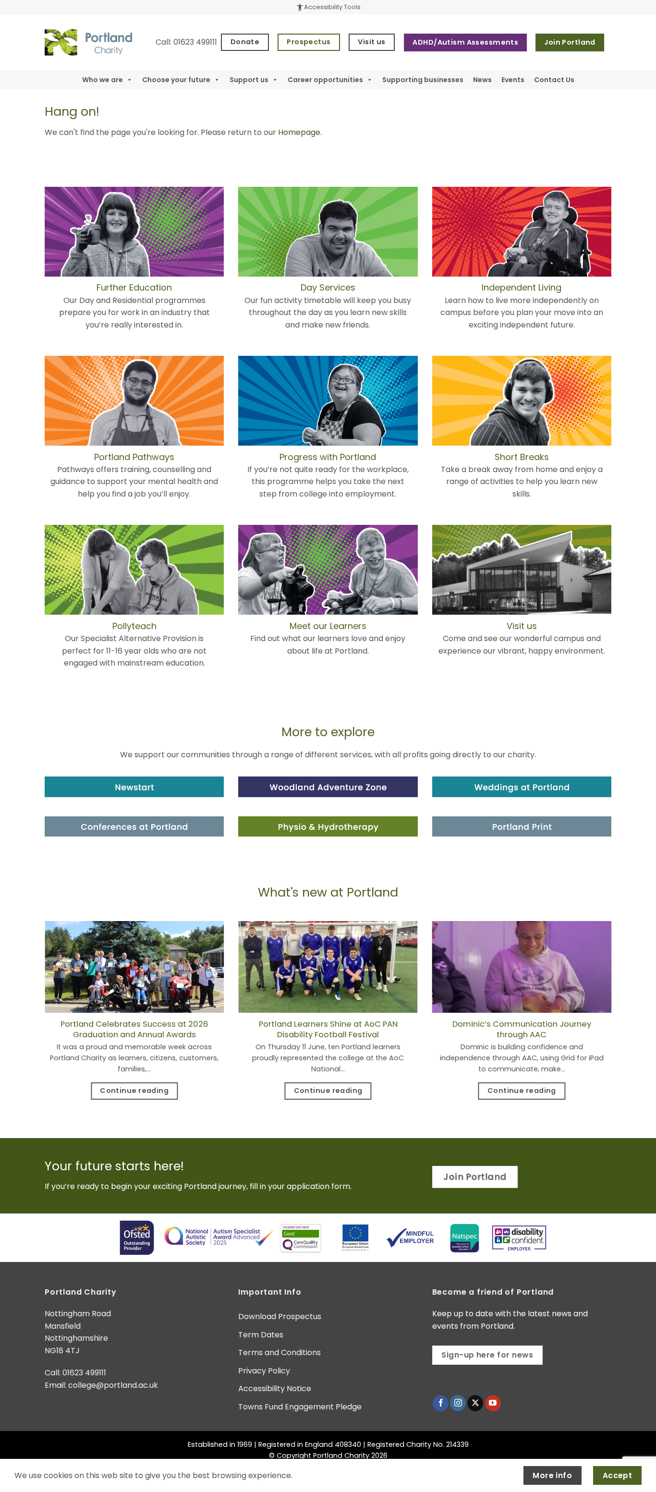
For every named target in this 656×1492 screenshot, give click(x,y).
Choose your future (176, 80)
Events (512, 80)
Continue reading (134, 1090)
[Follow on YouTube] (493, 1403)
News (482, 80)
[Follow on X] (475, 1403)
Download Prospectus (279, 1316)
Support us (249, 80)
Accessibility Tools (328, 7)
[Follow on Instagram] (458, 1403)
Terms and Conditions (279, 1352)
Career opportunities (325, 80)
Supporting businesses (422, 80)
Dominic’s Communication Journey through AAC (521, 1029)
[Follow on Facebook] (441, 1403)
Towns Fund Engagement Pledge (300, 1406)
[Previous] (43, 1021)
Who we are (102, 80)
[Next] (613, 1021)
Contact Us (554, 80)
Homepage (299, 132)
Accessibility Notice (274, 1388)
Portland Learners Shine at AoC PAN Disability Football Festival (328, 1029)
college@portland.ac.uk (113, 1385)
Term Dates (260, 1334)
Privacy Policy (264, 1370)
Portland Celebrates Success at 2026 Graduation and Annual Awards (134, 1029)
